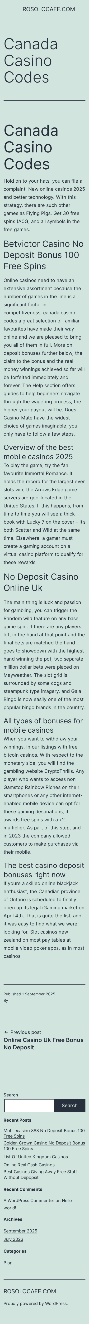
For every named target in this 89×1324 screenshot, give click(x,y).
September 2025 (20, 1230)
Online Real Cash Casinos (29, 1164)
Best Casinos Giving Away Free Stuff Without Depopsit (40, 1174)
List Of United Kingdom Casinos (36, 1156)
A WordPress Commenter (29, 1200)
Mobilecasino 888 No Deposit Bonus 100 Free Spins (44, 1133)
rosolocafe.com (49, 9)
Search (11, 1094)
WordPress (56, 1303)
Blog (8, 1262)
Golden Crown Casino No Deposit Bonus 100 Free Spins (44, 1145)
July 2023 (13, 1239)
